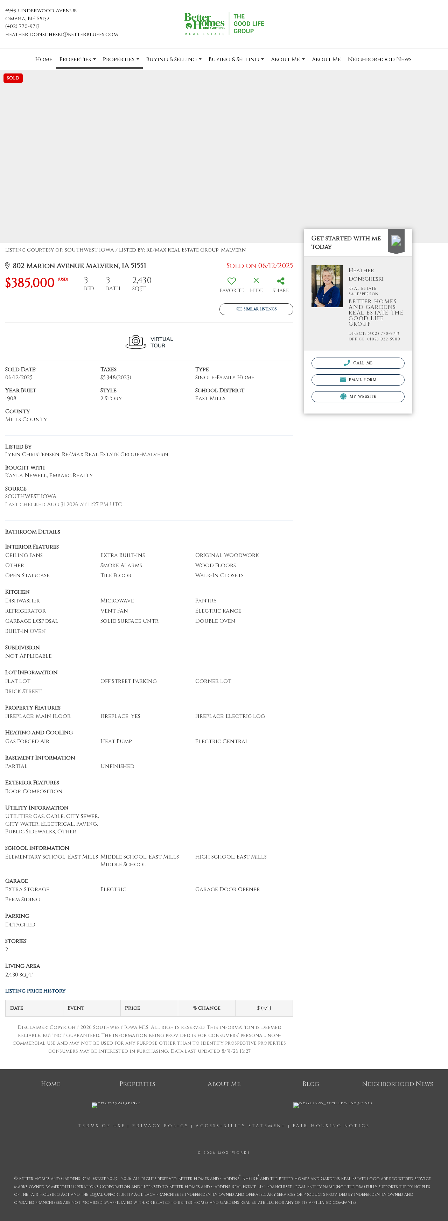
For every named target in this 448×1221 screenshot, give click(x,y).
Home (43, 59)
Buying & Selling (174, 63)
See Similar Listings (256, 309)
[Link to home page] (224, 24)
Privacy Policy (160, 1126)
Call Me (362, 363)
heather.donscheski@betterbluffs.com (61, 34)
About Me (289, 63)
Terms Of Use (101, 1126)
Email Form (362, 379)
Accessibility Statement (241, 1126)
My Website (362, 396)
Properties (78, 62)
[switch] (231, 287)
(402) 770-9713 (22, 26)
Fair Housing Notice (331, 1126)
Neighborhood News (380, 59)
